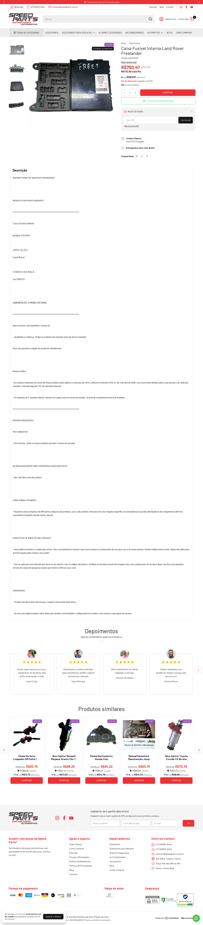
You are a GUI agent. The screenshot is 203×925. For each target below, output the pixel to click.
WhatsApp (18, 7)
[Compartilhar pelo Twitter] (142, 156)
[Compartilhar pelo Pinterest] (147, 156)
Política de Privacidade (80, 865)
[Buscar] (150, 19)
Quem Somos (75, 844)
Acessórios (51, 32)
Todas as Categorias (27, 32)
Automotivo (153, 32)
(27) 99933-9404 (38, 7)
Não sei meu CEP (131, 126)
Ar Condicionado (134, 32)
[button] (158, 100)
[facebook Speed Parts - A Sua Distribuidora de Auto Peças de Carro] (186, 7)
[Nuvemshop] (167, 918)
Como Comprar (184, 32)
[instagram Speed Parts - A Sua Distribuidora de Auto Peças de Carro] (181, 7)
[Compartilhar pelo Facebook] (136, 156)
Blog (162, 7)
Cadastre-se (170, 19)
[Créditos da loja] (186, 918)
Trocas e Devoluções (79, 857)
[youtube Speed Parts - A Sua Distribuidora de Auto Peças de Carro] (191, 7)
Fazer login (184, 19)
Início (123, 43)
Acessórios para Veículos (77, 32)
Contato (170, 7)
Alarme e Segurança (110, 32)
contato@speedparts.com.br (65, 7)
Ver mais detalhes (131, 85)
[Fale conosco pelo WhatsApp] (196, 918)
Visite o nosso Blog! (165, 868)
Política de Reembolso (80, 861)
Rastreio (153, 7)
